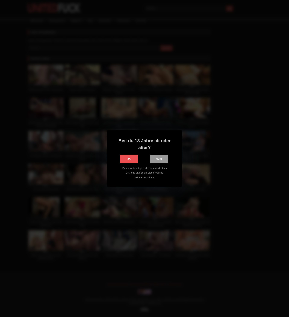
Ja (129, 159)
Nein (159, 159)
